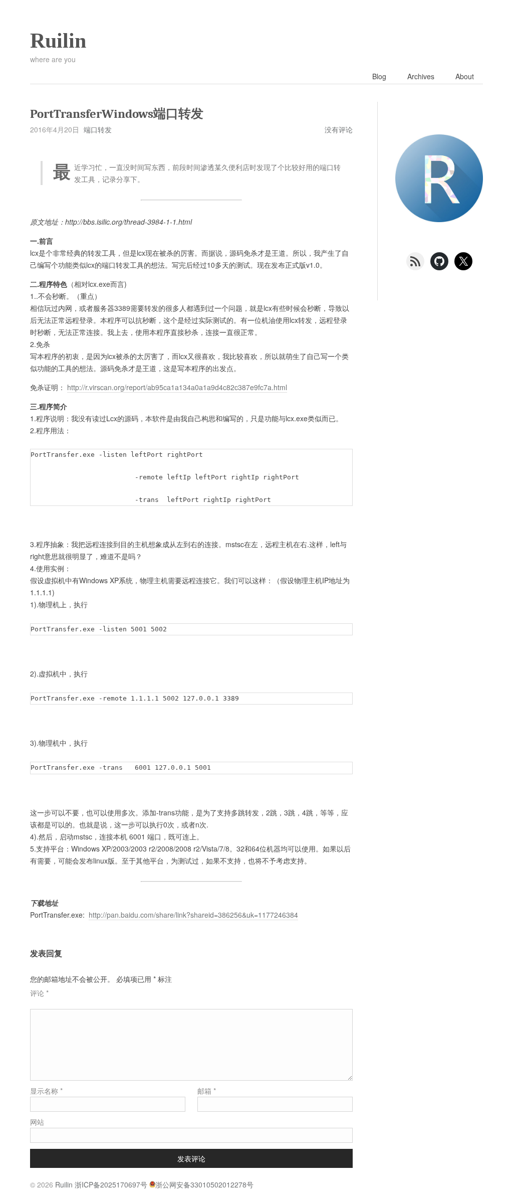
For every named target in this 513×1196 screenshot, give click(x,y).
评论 (39, 993)
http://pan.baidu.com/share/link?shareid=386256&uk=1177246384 (193, 915)
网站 (37, 1122)
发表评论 (191, 1158)
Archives (420, 76)
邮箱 (206, 1091)
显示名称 (46, 1091)
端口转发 (98, 129)
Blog (379, 76)
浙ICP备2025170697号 (111, 1184)
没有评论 (339, 129)
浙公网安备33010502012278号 (204, 1184)
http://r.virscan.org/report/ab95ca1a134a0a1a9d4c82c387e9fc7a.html (177, 387)
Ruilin (58, 40)
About (464, 76)
